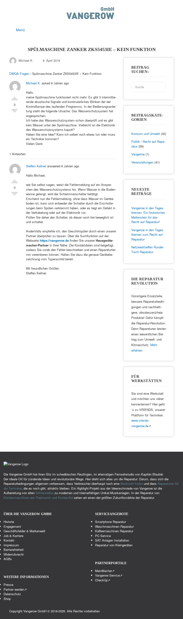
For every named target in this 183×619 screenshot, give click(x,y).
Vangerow (138, 154)
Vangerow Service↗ (108, 575)
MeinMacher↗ (105, 570)
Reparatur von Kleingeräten (113, 545)
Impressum (11, 545)
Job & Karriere (13, 535)
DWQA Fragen (19, 73)
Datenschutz (12, 594)
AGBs (8, 559)
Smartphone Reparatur (110, 521)
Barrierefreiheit (14, 549)
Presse (8, 584)
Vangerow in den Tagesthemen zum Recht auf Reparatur (147, 234)
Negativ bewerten (14, 113)
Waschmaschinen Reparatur (114, 526)
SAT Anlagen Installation (112, 540)
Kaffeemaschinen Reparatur (114, 531)
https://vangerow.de (54, 240)
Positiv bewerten (14, 96)
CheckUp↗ (102, 580)
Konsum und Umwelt (145, 133)
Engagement (12, 526)
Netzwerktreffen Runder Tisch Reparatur (147, 249)
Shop (7, 598)
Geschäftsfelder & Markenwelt (24, 531)
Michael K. (26, 60)
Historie (9, 521)
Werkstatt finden (131, 483)
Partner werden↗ (15, 589)
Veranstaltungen (142, 162)
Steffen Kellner (36, 166)
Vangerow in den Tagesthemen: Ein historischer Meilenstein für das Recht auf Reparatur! (148, 215)
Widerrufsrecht (14, 554)
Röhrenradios (45, 493)
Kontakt (9, 540)
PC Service (103, 535)
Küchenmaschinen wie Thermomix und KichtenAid (39, 497)
